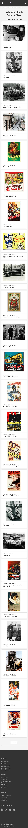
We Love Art (4, 797)
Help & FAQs (4, 777)
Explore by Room (5, 770)
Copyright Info (5, 787)
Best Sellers (4, 763)
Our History (4, 799)
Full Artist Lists (5, 761)
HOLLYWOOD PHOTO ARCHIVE (12, 7)
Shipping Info (4, 782)
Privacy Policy (4, 786)
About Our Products (6, 795)
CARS (21, 7)
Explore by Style (5, 766)
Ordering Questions (6, 781)
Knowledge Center (5, 765)
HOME (2, 7)
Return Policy (4, 784)
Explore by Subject (6, 768)
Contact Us (4, 779)
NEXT (14, 742)
